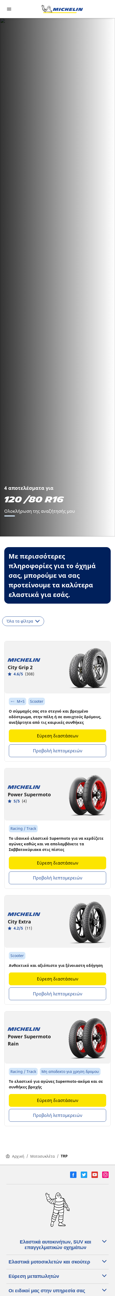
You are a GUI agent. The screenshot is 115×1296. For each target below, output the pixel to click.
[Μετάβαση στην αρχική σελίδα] (62, 9)
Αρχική (18, 1156)
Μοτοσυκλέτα (42, 1156)
